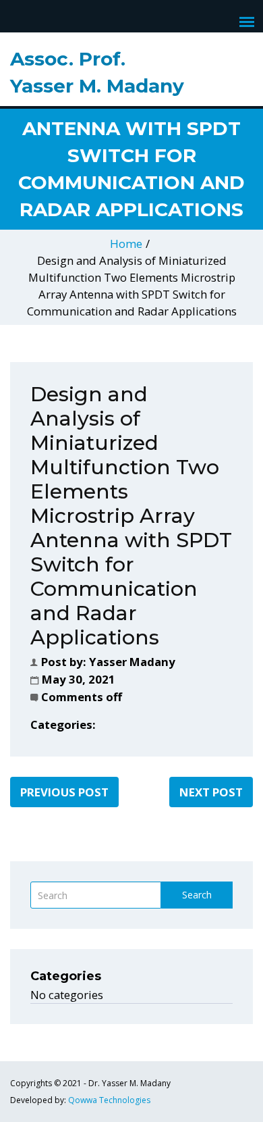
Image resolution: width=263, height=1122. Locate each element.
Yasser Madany (132, 661)
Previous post (64, 792)
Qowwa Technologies (109, 1100)
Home (126, 243)
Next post (211, 792)
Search (197, 894)
